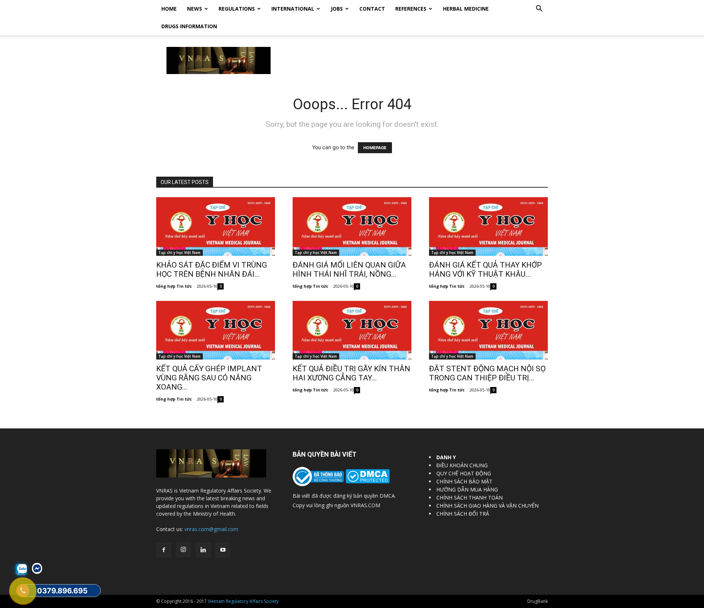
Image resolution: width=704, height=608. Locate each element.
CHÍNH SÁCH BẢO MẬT (464, 481)
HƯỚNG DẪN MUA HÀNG (467, 489)
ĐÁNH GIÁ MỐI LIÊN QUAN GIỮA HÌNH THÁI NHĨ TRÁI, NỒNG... (349, 270)
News (194, 8)
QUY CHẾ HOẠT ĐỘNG (463, 473)
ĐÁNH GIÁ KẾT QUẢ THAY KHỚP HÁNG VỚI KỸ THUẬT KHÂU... (485, 270)
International (292, 8)
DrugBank (537, 601)
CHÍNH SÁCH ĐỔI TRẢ (462, 513)
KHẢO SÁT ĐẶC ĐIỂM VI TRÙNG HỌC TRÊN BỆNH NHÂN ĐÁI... (211, 270)
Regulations (237, 8)
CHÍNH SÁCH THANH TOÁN (469, 497)
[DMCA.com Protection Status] (367, 481)
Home (169, 8)
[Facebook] (163, 550)
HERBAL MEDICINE (466, 8)
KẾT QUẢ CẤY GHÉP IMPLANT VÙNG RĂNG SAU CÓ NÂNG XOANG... (209, 377)
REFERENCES (410, 8)
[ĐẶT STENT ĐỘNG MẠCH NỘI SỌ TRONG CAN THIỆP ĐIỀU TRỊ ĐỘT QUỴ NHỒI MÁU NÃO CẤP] (488, 330)
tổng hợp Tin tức (174, 286)
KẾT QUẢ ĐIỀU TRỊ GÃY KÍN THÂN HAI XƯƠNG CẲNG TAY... (351, 373)
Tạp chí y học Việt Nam (179, 252)
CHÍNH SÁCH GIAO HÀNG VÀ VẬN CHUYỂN (487, 505)
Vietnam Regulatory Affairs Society (243, 601)
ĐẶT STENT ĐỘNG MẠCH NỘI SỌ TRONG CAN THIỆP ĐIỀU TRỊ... (487, 373)
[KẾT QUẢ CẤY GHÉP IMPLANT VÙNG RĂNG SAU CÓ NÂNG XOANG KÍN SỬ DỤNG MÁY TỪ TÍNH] (215, 330)
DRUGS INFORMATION (189, 26)
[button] (539, 9)
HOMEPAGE (374, 147)
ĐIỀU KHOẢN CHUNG (462, 465)
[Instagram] (183, 549)
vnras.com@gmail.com (211, 529)
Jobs (337, 8)
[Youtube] (223, 550)
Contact (372, 8)
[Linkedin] (203, 550)
